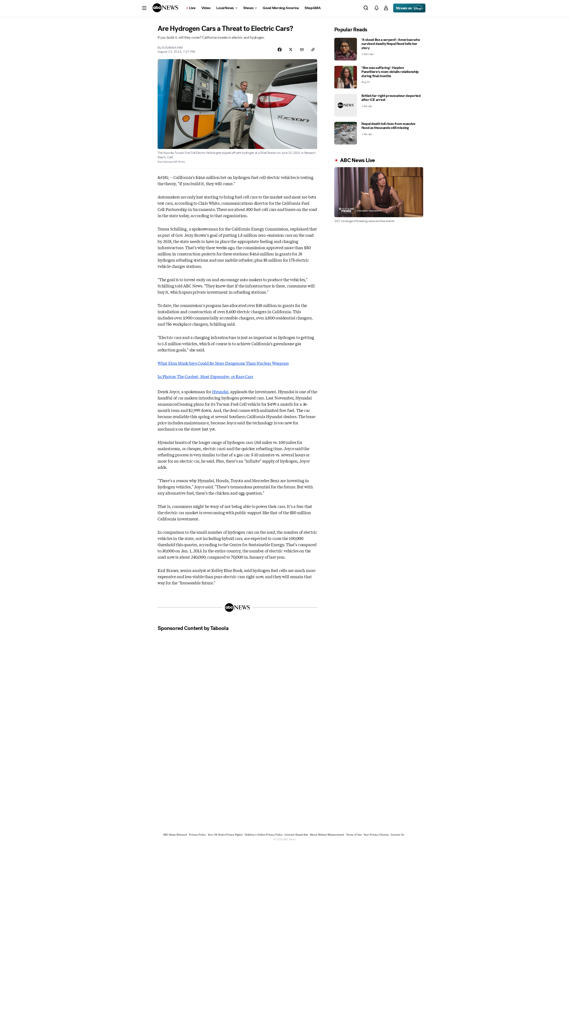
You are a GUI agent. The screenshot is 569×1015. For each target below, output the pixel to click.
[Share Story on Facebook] (279, 49)
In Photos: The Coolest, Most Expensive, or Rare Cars (205, 376)
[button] (144, 8)
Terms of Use (354, 834)
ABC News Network (175, 834)
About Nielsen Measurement (327, 834)
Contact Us (397, 834)
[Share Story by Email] (302, 49)
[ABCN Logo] (165, 8)
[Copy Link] (313, 49)
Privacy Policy (197, 834)
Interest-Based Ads (296, 834)
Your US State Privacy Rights (225, 834)
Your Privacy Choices (376, 834)
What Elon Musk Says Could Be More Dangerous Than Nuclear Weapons (223, 363)
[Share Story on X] (291, 49)
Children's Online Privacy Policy (263, 834)
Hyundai (220, 391)
